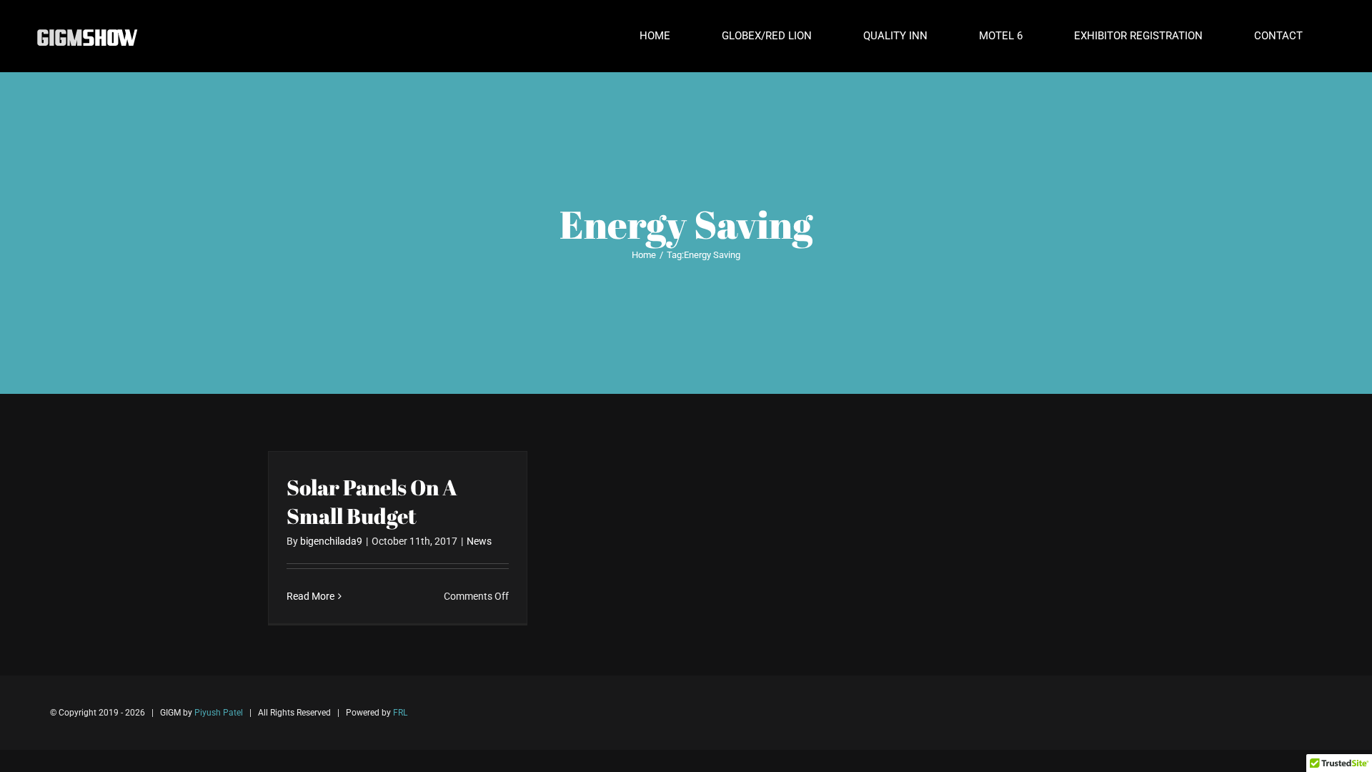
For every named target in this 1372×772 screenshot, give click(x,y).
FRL (400, 713)
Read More (310, 596)
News (479, 541)
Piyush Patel (218, 713)
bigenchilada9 (331, 541)
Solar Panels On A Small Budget (372, 501)
